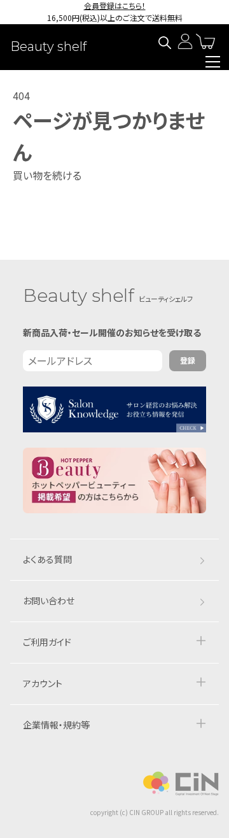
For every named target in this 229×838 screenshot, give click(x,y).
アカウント (42, 683)
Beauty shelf (48, 46)
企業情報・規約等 (56, 724)
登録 (187, 360)
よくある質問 (47, 559)
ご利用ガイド (47, 642)
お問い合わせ (48, 600)
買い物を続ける (47, 175)
